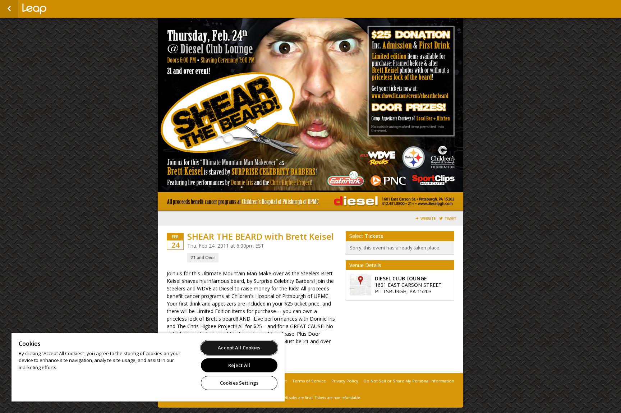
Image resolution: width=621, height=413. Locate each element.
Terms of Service (309, 381)
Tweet (450, 218)
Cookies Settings (239, 383)
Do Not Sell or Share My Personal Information (409, 381)
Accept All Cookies (239, 347)
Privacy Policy (344, 381)
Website (428, 218)
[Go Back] (9, 9)
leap (58, 9)
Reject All (239, 365)
